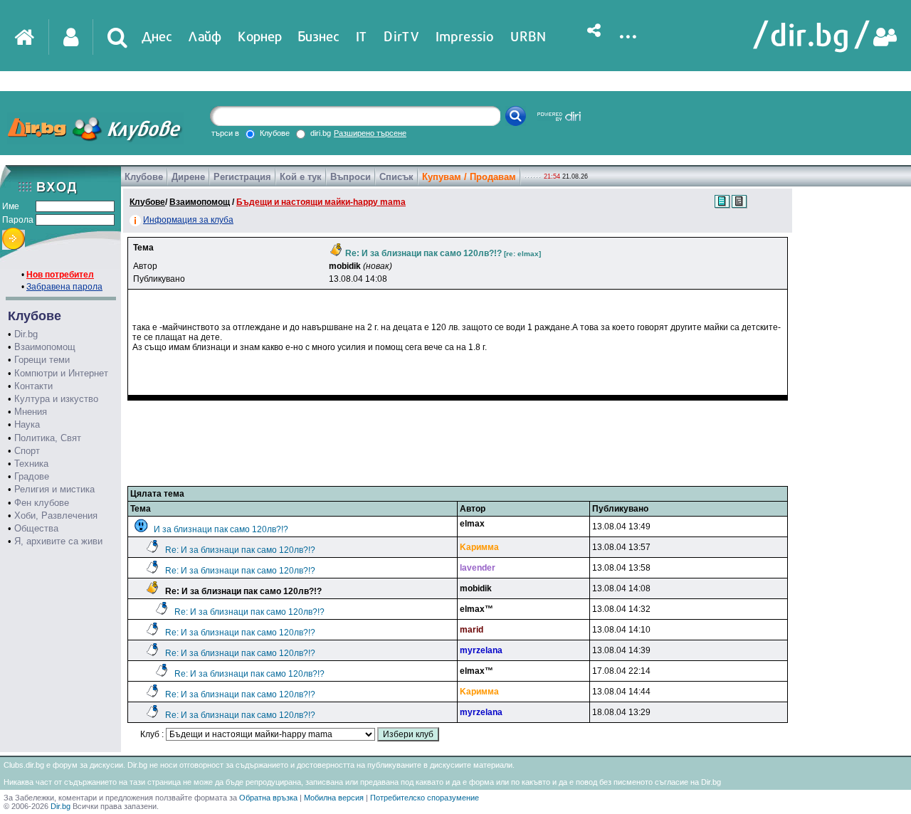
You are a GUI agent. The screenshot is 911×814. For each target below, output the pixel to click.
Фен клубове (41, 502)
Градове (31, 476)
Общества (36, 528)
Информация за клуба (188, 220)
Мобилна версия (334, 797)
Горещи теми (42, 359)
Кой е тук (301, 176)
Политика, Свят (47, 438)
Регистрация (242, 176)
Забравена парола (64, 287)
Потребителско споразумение (424, 797)
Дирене (188, 176)
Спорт (27, 450)
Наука (27, 424)
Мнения (30, 411)
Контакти (33, 386)
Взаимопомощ (44, 347)
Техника (31, 463)
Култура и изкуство (56, 398)
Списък (396, 176)
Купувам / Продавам (469, 176)
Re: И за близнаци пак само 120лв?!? (240, 550)
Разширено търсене (370, 133)
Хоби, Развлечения (56, 515)
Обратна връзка (268, 797)
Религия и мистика (54, 489)
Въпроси (350, 176)
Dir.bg (26, 334)
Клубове (144, 176)
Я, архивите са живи (58, 541)
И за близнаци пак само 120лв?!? (221, 529)
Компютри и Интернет (61, 373)
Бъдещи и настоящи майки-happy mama (321, 202)
